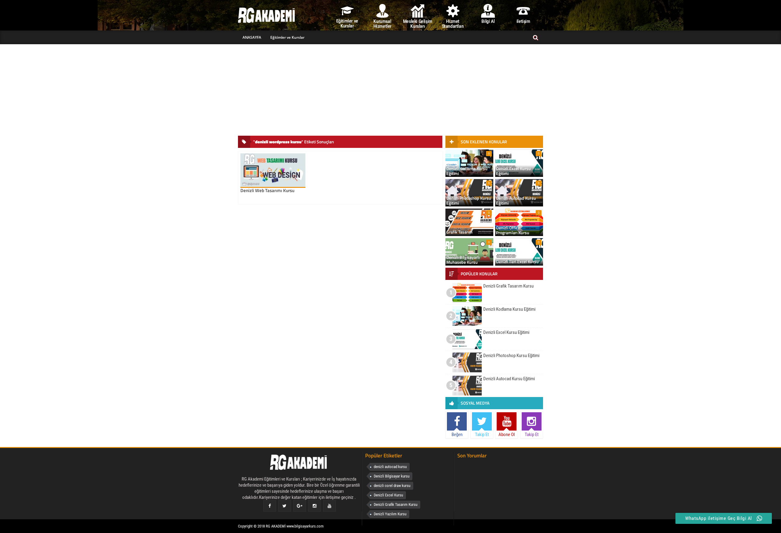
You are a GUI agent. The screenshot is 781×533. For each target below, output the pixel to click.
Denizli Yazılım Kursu (390, 514)
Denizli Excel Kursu (388, 495)
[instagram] (314, 505)
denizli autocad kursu (390, 466)
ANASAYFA (252, 37)
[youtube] (329, 505)
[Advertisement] (390, 90)
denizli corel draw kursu (392, 485)
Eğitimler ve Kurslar (287, 37)
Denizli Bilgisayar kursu (391, 476)
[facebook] (269, 505)
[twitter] (284, 505)
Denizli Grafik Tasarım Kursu (395, 504)
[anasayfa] (299, 464)
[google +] (299, 505)
